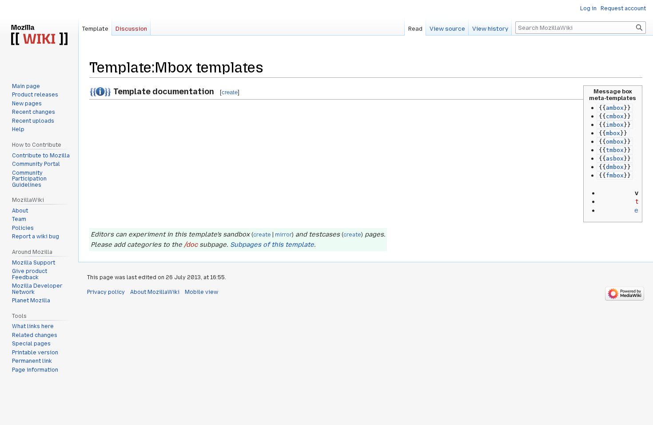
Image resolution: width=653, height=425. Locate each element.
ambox (615, 107)
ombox (615, 141)
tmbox (615, 150)
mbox (613, 133)
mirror (283, 235)
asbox (615, 158)
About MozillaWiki (154, 292)
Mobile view (201, 292)
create (230, 92)
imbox (615, 124)
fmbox (615, 175)
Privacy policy (106, 292)
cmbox (615, 116)
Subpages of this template (272, 245)
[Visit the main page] (39, 35)
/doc (191, 245)
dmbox (615, 167)
